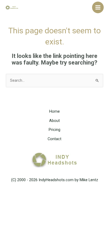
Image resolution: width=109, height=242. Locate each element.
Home (54, 111)
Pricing (54, 129)
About (54, 120)
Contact (54, 138)
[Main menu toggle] (98, 7)
